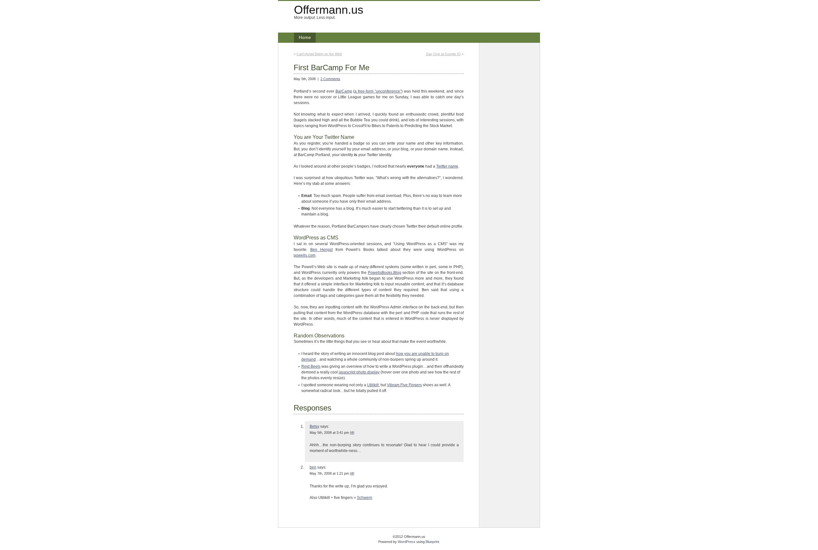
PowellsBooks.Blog (384, 272)
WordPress (406, 542)
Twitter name (447, 166)
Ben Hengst (321, 249)
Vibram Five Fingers (404, 385)
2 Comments (330, 79)
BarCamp (344, 91)
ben (313, 467)
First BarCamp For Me (331, 67)
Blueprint (432, 542)
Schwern (364, 497)
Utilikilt (373, 385)
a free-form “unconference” (377, 91)
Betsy (314, 426)
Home (305, 37)
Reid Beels (310, 366)
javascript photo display (359, 372)
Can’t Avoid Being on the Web (319, 54)
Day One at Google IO (443, 54)
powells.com (304, 255)
